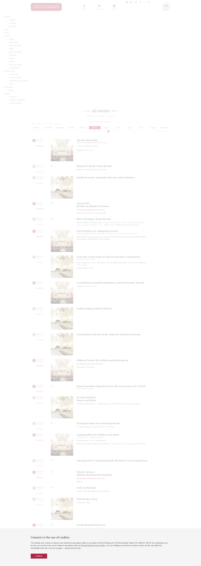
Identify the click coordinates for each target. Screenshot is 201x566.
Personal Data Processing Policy (93, 545)
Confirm (38, 556)
